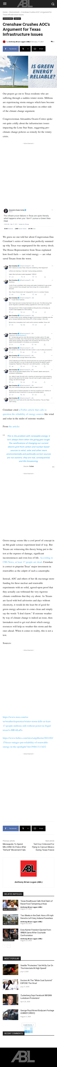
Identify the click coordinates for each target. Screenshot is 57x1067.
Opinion (17, 19)
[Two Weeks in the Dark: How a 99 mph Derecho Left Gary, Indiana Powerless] (10, 919)
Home (5, 12)
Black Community (10, 909)
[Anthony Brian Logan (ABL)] (4, 41)
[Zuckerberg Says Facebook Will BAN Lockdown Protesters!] (10, 999)
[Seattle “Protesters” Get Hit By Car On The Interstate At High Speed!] (10, 969)
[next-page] (9, 946)
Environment (14, 12)
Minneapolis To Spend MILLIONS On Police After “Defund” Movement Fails (14, 847)
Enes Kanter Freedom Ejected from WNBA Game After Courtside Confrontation (35, 932)
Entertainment (9, 940)
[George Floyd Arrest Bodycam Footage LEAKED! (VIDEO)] (10, 1014)
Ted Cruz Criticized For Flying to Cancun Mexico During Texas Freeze (43, 847)
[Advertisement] (28, 174)
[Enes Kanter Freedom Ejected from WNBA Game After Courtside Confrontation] (10, 934)
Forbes (31, 466)
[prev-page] (4, 946)
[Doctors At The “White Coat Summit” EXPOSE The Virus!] (10, 984)
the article (14, 426)
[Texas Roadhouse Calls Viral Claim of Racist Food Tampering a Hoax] (10, 905)
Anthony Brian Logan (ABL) (19, 42)
